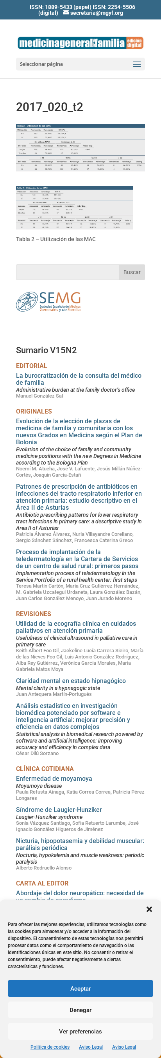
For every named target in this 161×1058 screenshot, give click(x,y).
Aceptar (80, 988)
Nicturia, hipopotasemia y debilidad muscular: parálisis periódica (80, 844)
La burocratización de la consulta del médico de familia (78, 379)
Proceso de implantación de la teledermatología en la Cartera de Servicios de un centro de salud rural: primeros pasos (77, 559)
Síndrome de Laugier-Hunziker (59, 809)
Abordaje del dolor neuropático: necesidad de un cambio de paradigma (80, 896)
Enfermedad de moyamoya (54, 778)
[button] (149, 909)
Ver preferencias (80, 1031)
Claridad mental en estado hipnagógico (71, 681)
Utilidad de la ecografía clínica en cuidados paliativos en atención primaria (76, 627)
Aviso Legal (91, 1047)
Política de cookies (50, 1047)
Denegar (80, 1010)
